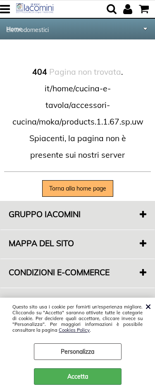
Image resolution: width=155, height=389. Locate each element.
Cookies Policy (74, 330)
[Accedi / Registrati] (129, 9)
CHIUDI (148, 306)
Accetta (77, 376)
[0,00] (145, 9)
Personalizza (77, 351)
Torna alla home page (77, 188)
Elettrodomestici (27, 30)
